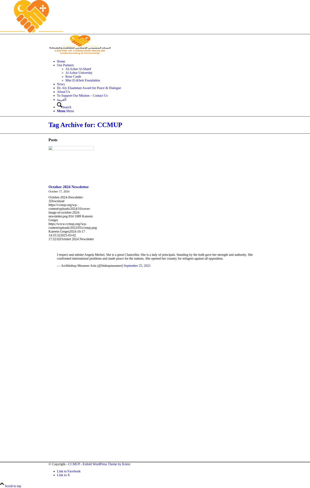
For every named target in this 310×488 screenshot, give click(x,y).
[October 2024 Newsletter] (71, 164)
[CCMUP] (80, 54)
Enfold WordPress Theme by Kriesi (106, 464)
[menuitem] (159, 61)
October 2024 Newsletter (69, 187)
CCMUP (74, 464)
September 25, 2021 (137, 265)
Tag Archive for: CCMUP (85, 125)
